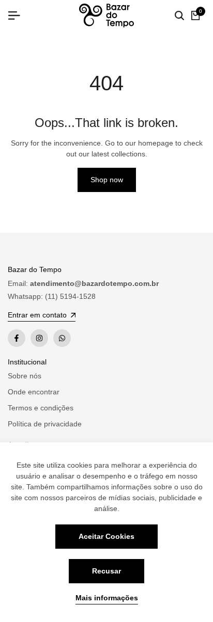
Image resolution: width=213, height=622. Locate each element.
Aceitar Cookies (106, 536)
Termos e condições (40, 408)
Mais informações (106, 598)
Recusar (106, 571)
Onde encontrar (33, 392)
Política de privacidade (45, 424)
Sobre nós (24, 376)
